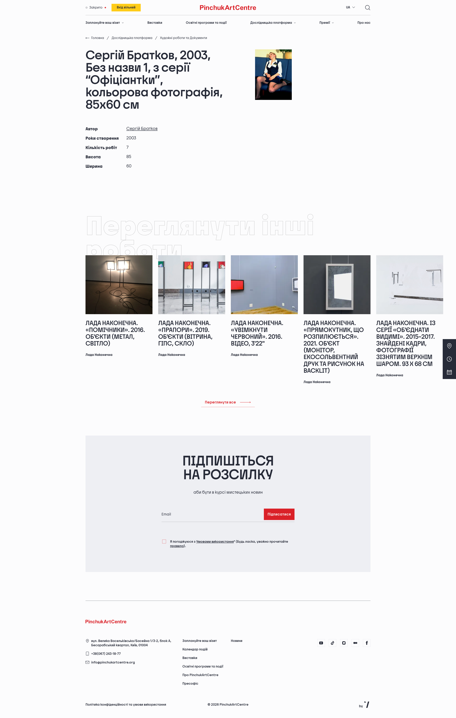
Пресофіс (190, 684)
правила (177, 546)
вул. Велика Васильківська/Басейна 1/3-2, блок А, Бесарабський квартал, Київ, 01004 (131, 643)
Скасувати (366, 697)
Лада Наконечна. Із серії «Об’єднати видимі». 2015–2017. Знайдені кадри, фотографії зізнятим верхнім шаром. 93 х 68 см (405, 344)
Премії (324, 23)
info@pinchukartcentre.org (113, 662)
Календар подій (195, 649)
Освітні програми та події (206, 23)
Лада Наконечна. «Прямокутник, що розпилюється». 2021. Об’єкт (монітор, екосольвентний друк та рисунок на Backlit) (334, 347)
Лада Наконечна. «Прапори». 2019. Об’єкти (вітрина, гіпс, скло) (185, 333)
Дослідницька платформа (271, 23)
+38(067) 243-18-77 (106, 654)
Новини (236, 641)
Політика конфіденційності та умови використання (126, 705)
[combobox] (350, 7)
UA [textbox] (348, 7)
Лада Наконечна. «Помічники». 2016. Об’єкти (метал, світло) (115, 333)
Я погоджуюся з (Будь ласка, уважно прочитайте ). (229, 544)
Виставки (154, 23)
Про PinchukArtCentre (200, 675)
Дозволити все (331, 697)
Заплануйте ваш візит (103, 23)
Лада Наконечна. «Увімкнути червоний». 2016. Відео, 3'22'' (257, 333)
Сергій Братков (142, 128)
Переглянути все (220, 402)
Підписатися (279, 514)
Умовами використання (215, 542)
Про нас (363, 23)
